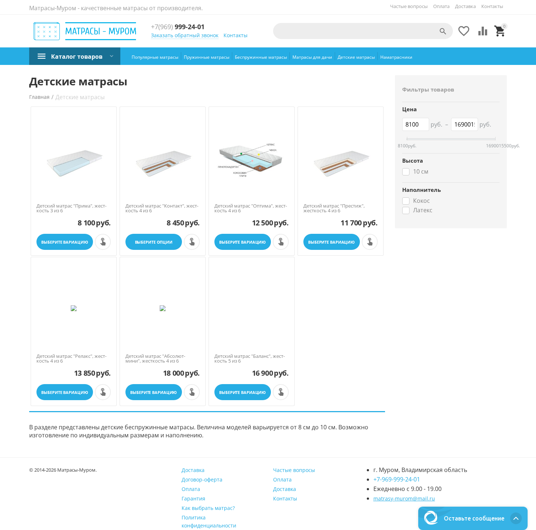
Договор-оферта (202, 479)
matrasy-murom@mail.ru (404, 498)
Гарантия (193, 498)
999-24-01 (178, 27)
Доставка (465, 6)
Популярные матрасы (155, 57)
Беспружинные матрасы (261, 57)
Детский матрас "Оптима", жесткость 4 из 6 (250, 208)
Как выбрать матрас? (208, 507)
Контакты (492, 6)
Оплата (441, 6)
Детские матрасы (356, 57)
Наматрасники (396, 57)
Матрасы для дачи (312, 57)
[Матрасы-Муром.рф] (85, 31)
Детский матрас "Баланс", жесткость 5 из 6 (249, 358)
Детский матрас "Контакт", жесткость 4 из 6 (161, 208)
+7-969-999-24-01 (396, 479)
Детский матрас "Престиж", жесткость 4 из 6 (334, 208)
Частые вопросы (409, 6)
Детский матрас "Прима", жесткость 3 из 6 (71, 208)
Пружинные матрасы (206, 57)
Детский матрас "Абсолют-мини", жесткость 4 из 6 (155, 358)
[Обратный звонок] (103, 242)
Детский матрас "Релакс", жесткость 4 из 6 (71, 358)
